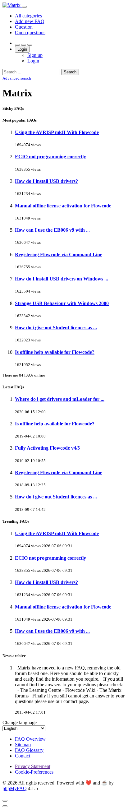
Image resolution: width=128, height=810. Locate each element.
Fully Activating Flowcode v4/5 (47, 448)
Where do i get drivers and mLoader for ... (59, 399)
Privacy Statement (32, 766)
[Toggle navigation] (24, 7)
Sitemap (23, 744)
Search (70, 72)
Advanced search (16, 78)
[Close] (4, 801)
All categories (28, 15)
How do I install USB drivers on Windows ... (61, 278)
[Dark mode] (23, 45)
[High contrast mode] (29, 45)
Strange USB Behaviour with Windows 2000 (62, 303)
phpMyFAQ (14, 788)
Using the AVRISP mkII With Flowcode (57, 132)
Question (24, 27)
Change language (19, 722)
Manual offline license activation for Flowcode (63, 205)
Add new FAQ (29, 21)
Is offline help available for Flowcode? (54, 352)
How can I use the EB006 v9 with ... (52, 230)
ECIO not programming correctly (50, 156)
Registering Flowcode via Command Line (58, 254)
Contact (22, 755)
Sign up (35, 55)
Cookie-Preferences (34, 772)
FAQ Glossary (29, 750)
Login (22, 49)
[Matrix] (12, 5)
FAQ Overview (30, 739)
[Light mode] (17, 45)
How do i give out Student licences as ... (56, 327)
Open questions (30, 32)
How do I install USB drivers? (46, 181)
